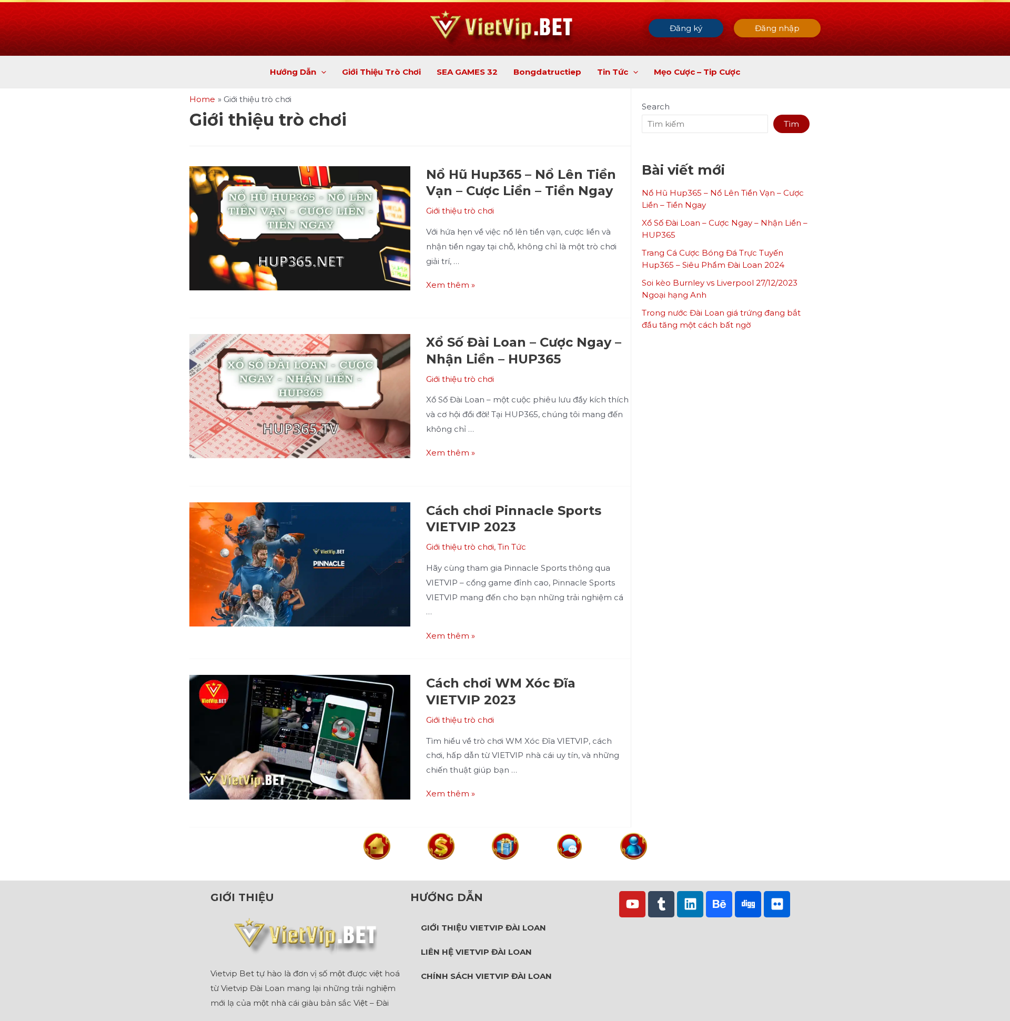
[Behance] (719, 904)
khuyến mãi (505, 868)
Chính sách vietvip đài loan (486, 976)
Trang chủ (376, 868)
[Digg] (748, 904)
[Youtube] (632, 904)
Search (656, 107)
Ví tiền (440, 868)
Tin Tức (512, 547)
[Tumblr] (661, 904)
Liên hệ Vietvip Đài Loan (476, 952)
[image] (376, 846)
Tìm (791, 124)
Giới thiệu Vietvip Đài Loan (483, 928)
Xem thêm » (450, 285)
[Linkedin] (690, 904)
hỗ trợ (569, 868)
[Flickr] (777, 904)
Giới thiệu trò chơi (460, 211)
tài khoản (633, 868)
